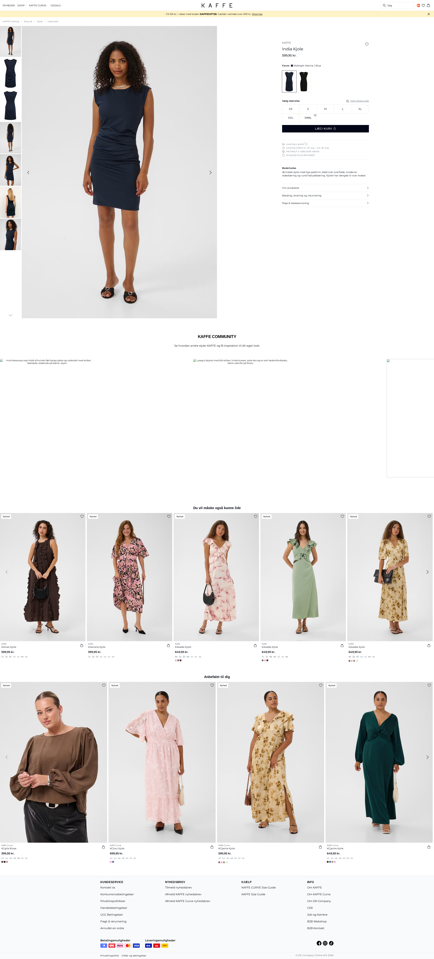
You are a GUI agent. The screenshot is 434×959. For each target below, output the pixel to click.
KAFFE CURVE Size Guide (258, 887)
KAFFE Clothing (11, 21)
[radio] (290, 109)
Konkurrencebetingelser (117, 894)
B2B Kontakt (315, 928)
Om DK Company (319, 901)
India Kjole (53, 21)
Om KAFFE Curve (319, 894)
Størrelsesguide (359, 100)
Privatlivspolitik (109, 955)
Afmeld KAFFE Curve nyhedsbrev (187, 901)
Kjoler (40, 21)
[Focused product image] (119, 172)
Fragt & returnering (113, 921)
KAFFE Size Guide (253, 894)
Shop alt (28, 21)
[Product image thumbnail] (10, 41)
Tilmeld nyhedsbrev (178, 887)
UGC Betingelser (111, 914)
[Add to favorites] (366, 44)
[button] (325, 188)
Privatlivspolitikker (112, 901)
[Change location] (418, 5)
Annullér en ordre (112, 928)
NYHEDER (9, 5)
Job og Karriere (317, 914)
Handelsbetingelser (113, 907)
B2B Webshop (317, 921)
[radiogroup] (325, 113)
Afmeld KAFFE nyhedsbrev (183, 894)
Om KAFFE (314, 887)
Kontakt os (107, 887)
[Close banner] (428, 14)
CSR (310, 907)
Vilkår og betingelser (134, 955)
